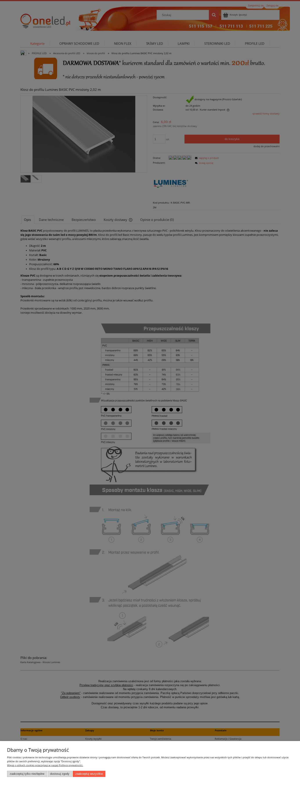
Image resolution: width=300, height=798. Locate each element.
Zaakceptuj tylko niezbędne (27, 773)
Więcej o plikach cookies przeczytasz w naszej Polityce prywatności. (45, 765)
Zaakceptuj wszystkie (89, 773)
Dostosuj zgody (59, 773)
